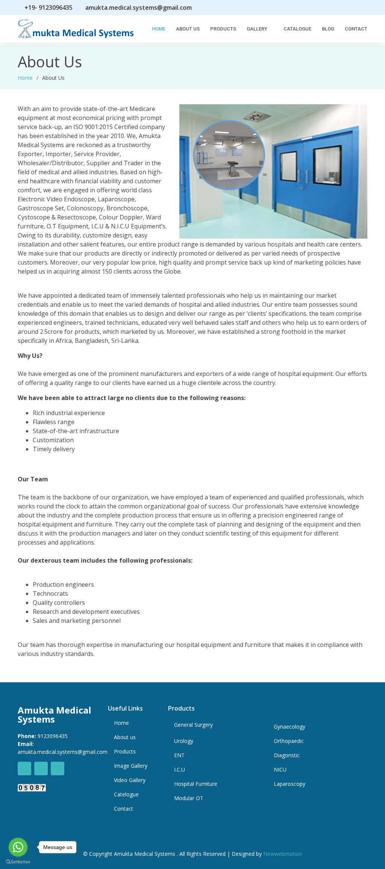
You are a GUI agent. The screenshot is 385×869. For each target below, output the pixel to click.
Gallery (257, 29)
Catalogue (297, 29)
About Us (188, 29)
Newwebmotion (282, 853)
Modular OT (188, 798)
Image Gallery (130, 766)
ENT (179, 755)
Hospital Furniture (195, 784)
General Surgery (193, 724)
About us (125, 737)
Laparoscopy (289, 784)
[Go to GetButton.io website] (18, 861)
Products (223, 29)
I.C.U (179, 769)
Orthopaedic (289, 741)
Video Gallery (130, 780)
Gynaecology (289, 726)
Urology (183, 741)
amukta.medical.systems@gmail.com (138, 7)
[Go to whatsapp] (18, 847)
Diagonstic (287, 755)
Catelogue (126, 794)
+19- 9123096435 (48, 7)
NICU (280, 769)
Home (158, 29)
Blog (328, 29)
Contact (356, 29)
